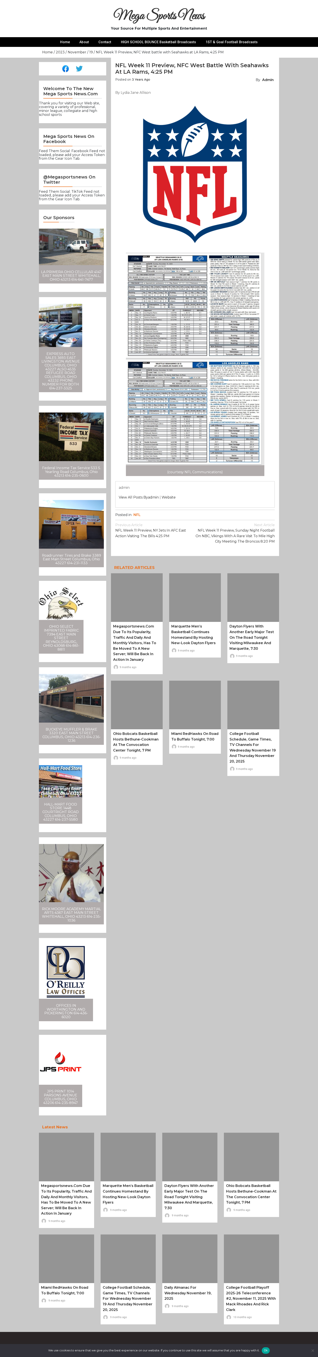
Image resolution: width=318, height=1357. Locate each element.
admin (268, 80)
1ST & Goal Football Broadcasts (232, 42)
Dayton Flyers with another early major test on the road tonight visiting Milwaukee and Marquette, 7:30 (252, 637)
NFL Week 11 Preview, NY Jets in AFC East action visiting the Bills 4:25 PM (150, 530)
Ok (266, 1350)
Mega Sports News (159, 16)
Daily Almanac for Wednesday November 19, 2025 (188, 1293)
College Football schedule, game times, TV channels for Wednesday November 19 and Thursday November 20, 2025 (128, 1298)
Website (169, 497)
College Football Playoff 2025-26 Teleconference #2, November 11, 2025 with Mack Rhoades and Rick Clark (251, 1298)
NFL (137, 515)
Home (65, 42)
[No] (312, 1350)
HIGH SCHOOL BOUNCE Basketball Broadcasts (158, 42)
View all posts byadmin (139, 497)
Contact (104, 42)
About (84, 42)
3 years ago (141, 79)
